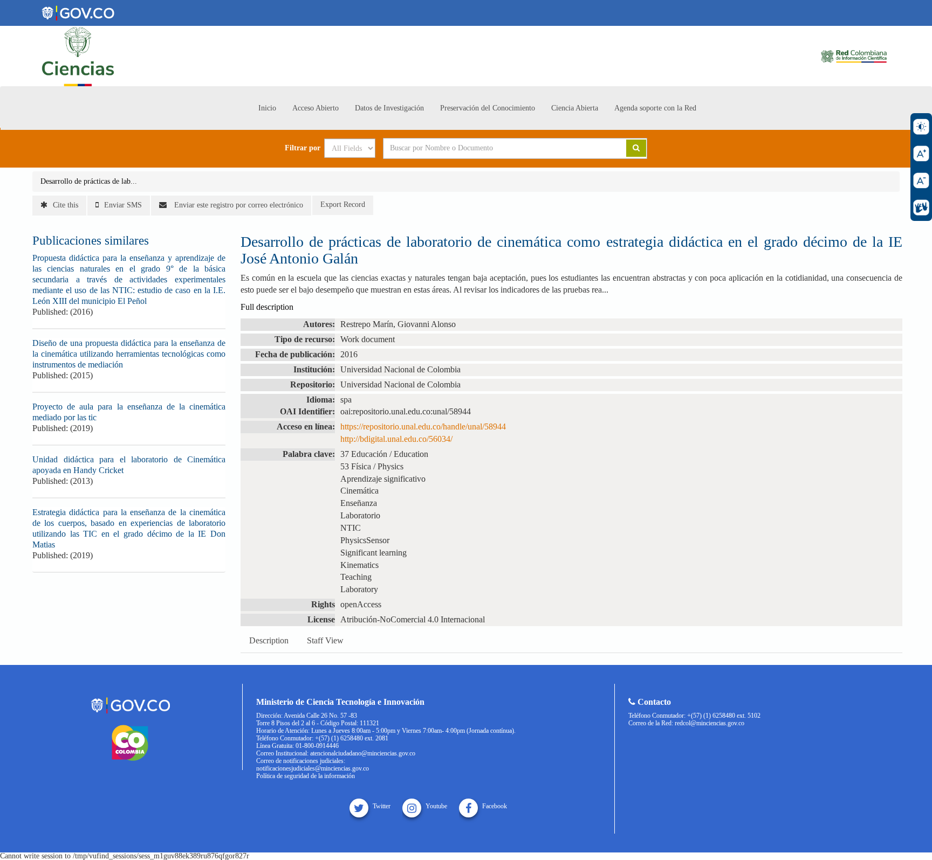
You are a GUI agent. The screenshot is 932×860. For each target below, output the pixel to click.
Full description (267, 306)
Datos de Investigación (389, 108)
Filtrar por (302, 148)
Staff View (325, 640)
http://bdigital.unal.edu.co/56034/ (396, 438)
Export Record (342, 204)
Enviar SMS (123, 205)
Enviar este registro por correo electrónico (237, 205)
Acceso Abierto (315, 108)
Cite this (65, 205)
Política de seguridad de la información (305, 776)
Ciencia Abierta (574, 108)
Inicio (267, 108)
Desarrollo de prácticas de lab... (88, 181)
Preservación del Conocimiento (487, 108)
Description (269, 640)
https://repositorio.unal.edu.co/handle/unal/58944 (423, 426)
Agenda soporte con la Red (655, 108)
